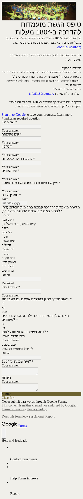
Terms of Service (13, 409)
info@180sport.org (41, 93)
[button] (41, 394)
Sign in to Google (14, 114)
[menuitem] (45, 453)
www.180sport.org (69, 46)
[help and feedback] (4, 433)
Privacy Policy (37, 409)
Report (49, 416)
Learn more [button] (64, 114)
